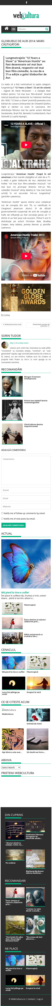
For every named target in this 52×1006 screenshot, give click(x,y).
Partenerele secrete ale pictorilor (41, 325)
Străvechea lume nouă (13, 324)
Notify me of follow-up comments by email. (24, 513)
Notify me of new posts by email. (19, 518)
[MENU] (13, 29)
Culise (7, 315)
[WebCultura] (6, 28)
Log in (40, 999)
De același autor (21, 343)
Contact (31, 999)
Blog (12, 343)
